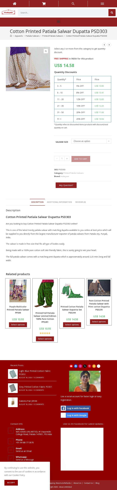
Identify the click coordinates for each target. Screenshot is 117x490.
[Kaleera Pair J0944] (13, 402)
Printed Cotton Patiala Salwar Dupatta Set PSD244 (72, 309)
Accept (11, 482)
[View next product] (109, 45)
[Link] (98, 366)
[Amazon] (94, 366)
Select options (18, 324)
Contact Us (88, 483)
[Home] (11, 36)
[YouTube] (71, 366)
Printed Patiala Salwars (73, 173)
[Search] (112, 12)
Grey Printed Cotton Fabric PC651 (35, 386)
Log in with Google (76, 415)
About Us (77, 483)
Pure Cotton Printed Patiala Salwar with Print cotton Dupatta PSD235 (99, 305)
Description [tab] (37, 202)
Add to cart (80, 159)
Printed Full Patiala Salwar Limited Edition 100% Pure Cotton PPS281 (45, 317)
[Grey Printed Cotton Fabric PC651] (13, 388)
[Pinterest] (89, 366)
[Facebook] (75, 366)
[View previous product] (104, 45)
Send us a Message (25, 459)
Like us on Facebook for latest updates (83, 424)
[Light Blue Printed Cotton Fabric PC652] (13, 374)
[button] (58, 21)
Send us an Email (24, 451)
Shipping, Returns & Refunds (59, 483)
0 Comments (39, 378)
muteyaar (65, 176)
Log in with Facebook (78, 408)
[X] (85, 366)
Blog (97, 483)
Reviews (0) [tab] (80, 202)
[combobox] (63, 12)
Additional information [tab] (59, 202)
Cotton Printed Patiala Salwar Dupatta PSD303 (86, 36)
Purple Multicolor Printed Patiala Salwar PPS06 (18, 309)
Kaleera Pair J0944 (28, 401)
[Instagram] (80, 366)
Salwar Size (62, 142)
